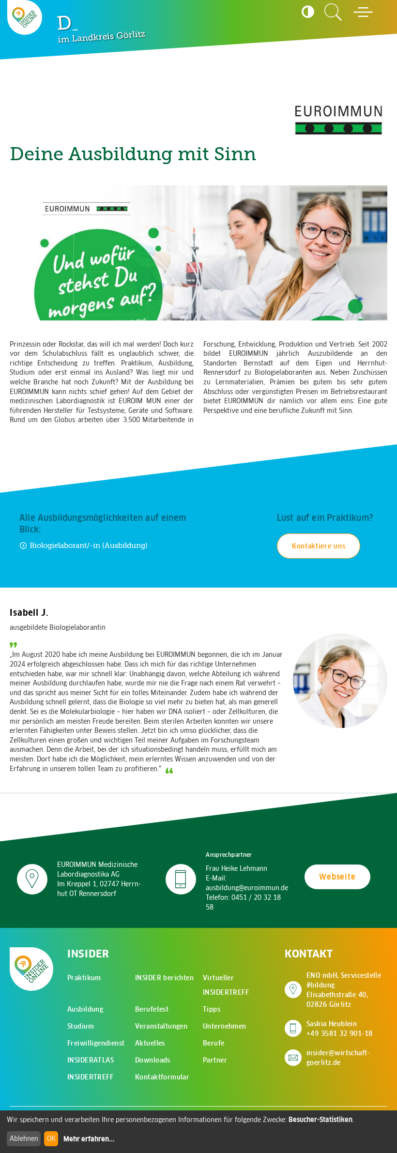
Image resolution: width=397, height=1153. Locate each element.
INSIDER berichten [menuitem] (164, 978)
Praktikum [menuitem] (84, 978)
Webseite (337, 876)
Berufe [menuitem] (214, 1043)
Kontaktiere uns (319, 546)
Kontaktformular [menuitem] (162, 1077)
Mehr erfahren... (89, 1139)
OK (51, 1138)
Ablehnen (24, 1138)
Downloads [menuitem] (152, 1060)
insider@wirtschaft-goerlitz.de (338, 1057)
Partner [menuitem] (215, 1060)
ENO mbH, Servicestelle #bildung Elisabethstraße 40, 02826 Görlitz (346, 989)
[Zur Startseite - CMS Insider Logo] (24, 17)
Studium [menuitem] (80, 1026)
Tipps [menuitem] (211, 1009)
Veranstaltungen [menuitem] (161, 1026)
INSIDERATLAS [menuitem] (90, 1060)
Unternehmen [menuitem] (224, 1026)
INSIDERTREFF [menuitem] (90, 1077)
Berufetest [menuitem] (151, 1009)
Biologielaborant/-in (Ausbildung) (89, 545)
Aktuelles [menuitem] (150, 1043)
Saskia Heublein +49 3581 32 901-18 (339, 1028)
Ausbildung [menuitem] (85, 1009)
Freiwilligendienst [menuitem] (96, 1043)
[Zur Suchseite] (333, 12)
